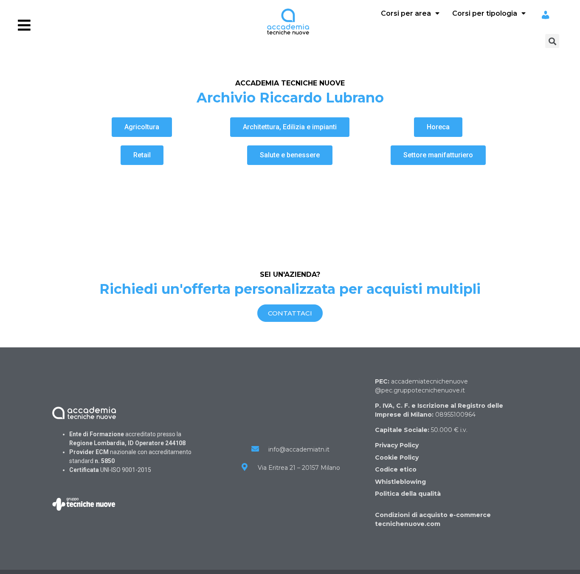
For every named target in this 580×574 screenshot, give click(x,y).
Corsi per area (406, 13)
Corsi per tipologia (484, 13)
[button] (142, 127)
